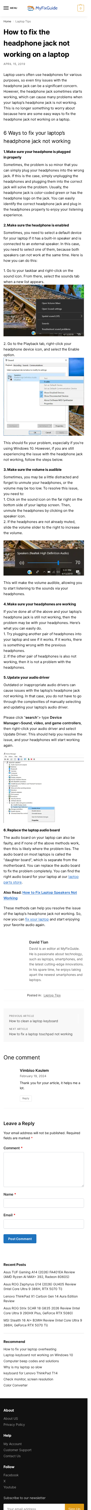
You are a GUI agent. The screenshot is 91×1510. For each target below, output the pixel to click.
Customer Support (18, 1450)
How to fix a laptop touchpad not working (41, 1034)
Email (9, 1215)
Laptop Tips (52, 995)
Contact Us (12, 1456)
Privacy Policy (14, 1424)
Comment (13, 1148)
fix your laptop (37, 919)
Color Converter (16, 1385)
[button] (80, 8)
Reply (25, 1098)
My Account (13, 1444)
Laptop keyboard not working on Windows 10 (38, 1355)
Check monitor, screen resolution (28, 1379)
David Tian (38, 942)
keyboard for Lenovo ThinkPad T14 (31, 1373)
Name (10, 1194)
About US (11, 1418)
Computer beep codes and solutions (31, 1361)
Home (7, 21)
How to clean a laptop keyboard (33, 1021)
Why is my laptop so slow (23, 1367)
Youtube (10, 1487)
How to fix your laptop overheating (30, 1349)
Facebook (11, 1475)
